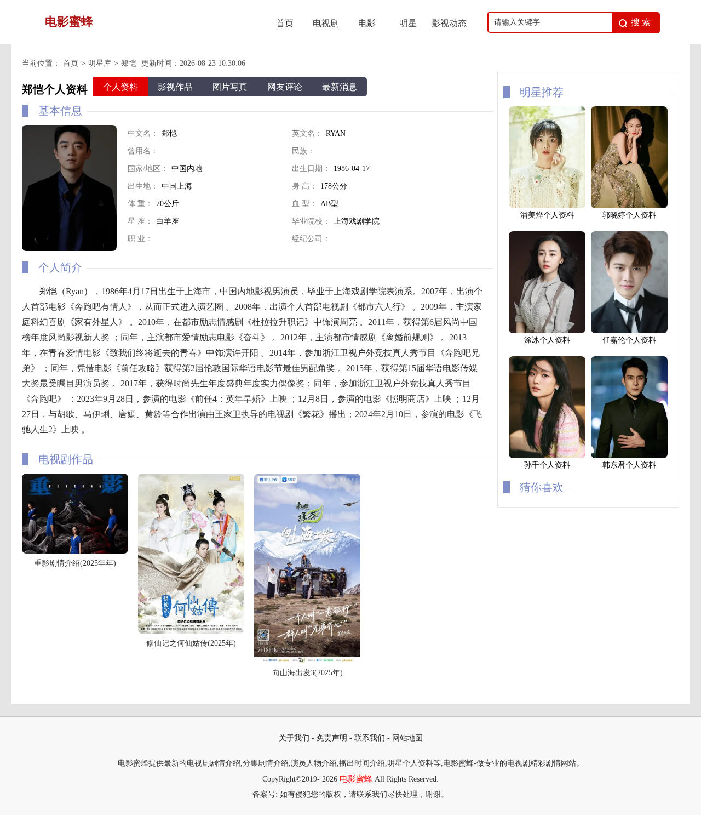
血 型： (304, 204)
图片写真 (230, 87)
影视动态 (449, 23)
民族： (303, 151)
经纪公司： (311, 239)
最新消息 (339, 87)
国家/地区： (148, 168)
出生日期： (311, 168)
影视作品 (175, 87)
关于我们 (294, 738)
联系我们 (369, 738)
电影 (367, 23)
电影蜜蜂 (356, 778)
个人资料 (120, 87)
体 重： (140, 204)
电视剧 (326, 23)
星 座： (140, 221)
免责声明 (332, 738)
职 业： (140, 239)
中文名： (143, 133)
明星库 (99, 63)
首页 (285, 23)
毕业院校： (311, 221)
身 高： (304, 186)
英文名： (307, 133)
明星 (408, 23)
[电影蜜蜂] (142, 40)
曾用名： (143, 151)
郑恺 (128, 63)
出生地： (143, 186)
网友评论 (284, 87)
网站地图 (407, 738)
